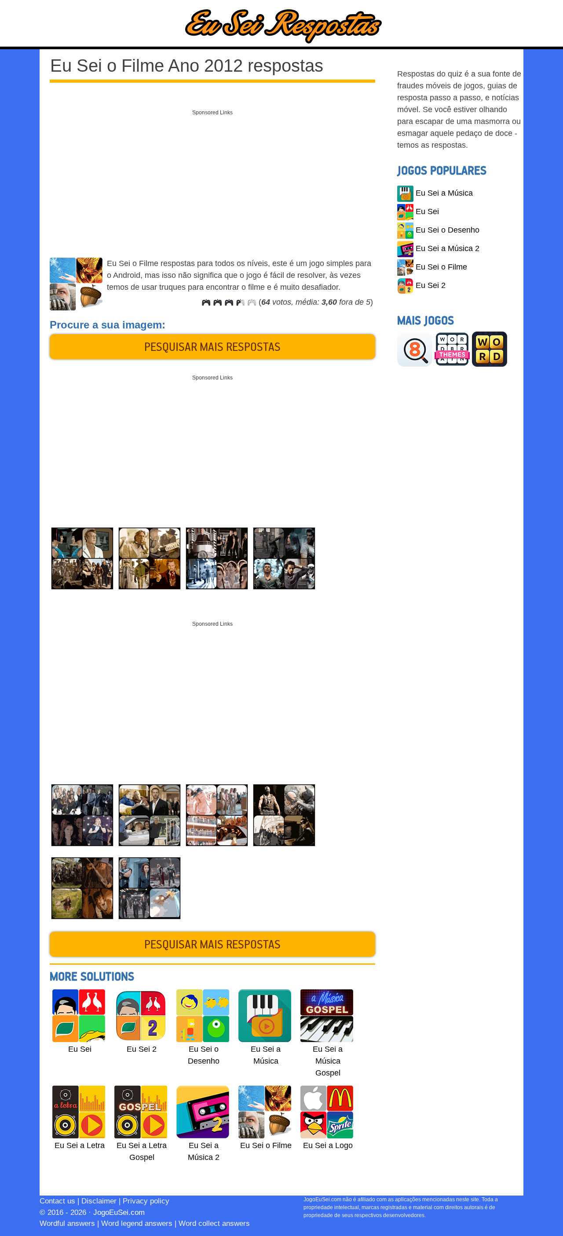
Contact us (57, 1201)
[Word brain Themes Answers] (452, 348)
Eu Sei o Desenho (447, 230)
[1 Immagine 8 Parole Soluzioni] (414, 348)
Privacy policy (146, 1201)
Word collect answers (214, 1223)
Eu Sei (427, 211)
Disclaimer (99, 1201)
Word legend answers (136, 1223)
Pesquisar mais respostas (212, 346)
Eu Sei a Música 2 (447, 248)
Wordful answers (67, 1223)
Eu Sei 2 (431, 285)
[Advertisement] (212, 181)
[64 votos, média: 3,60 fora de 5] (206, 302)
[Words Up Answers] (489, 348)
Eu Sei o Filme (441, 267)
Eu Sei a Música (444, 193)
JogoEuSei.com (119, 1212)
